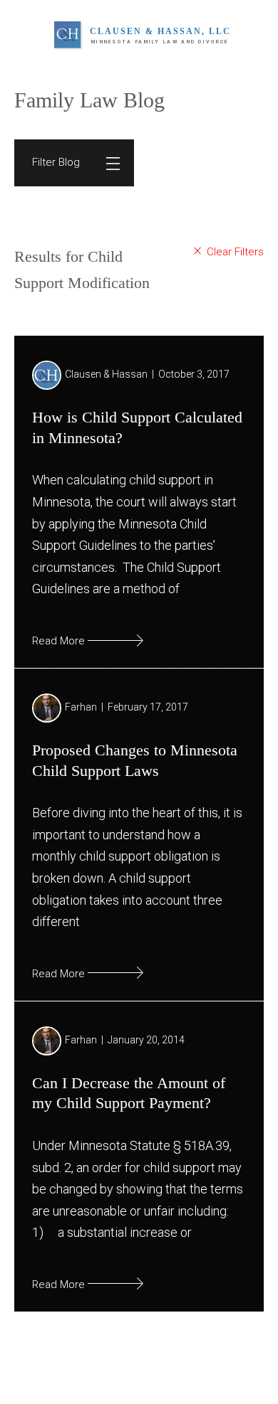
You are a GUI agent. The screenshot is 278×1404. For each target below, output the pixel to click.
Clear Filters (232, 251)
